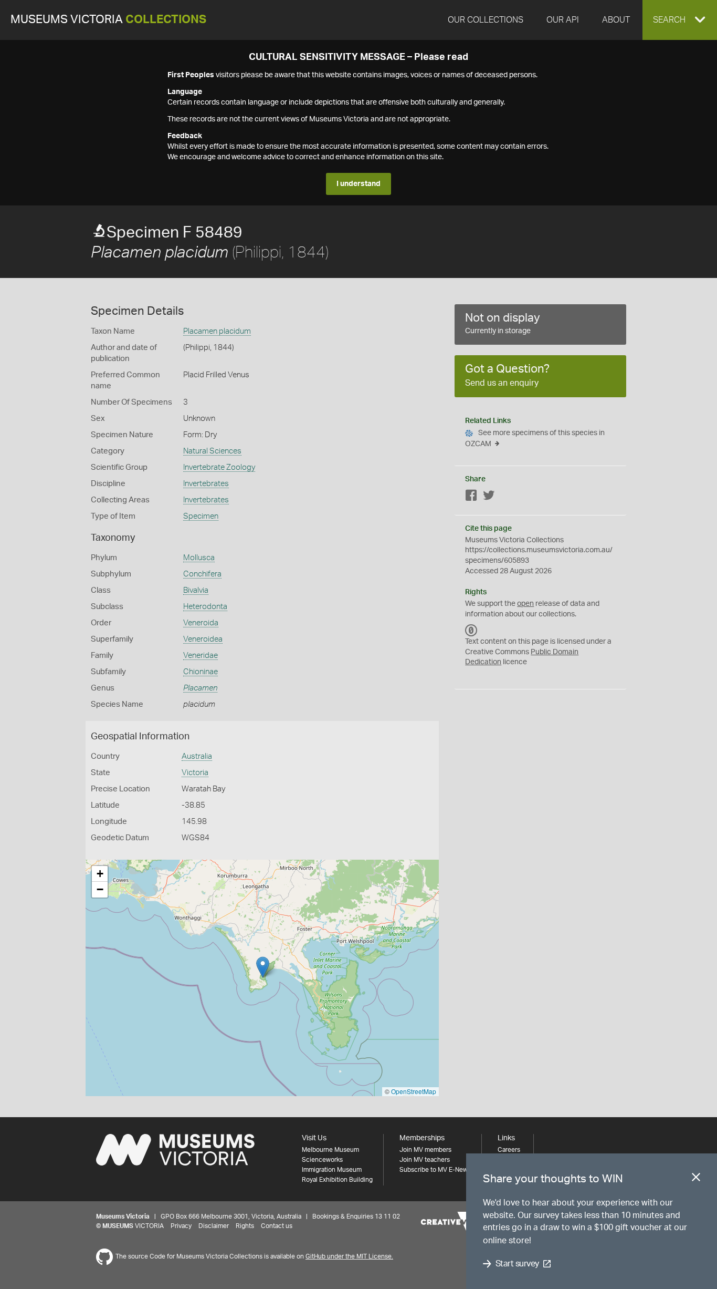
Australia (197, 756)
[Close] (696, 1179)
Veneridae (200, 655)
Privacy (181, 1226)
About (616, 20)
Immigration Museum (332, 1170)
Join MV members (425, 1150)
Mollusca (199, 558)
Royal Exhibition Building (337, 1180)
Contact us (276, 1226)
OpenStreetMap (413, 1091)
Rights (245, 1226)
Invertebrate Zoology (219, 467)
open (525, 603)
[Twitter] (488, 497)
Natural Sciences (212, 451)
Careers (509, 1150)
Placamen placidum (217, 331)
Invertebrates (206, 484)
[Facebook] (471, 497)
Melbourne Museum (330, 1150)
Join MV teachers (424, 1160)
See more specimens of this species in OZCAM (535, 438)
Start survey (517, 1264)
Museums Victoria (108, 19)
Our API (562, 20)
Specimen (200, 516)
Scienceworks (322, 1160)
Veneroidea (203, 639)
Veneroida (200, 623)
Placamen (200, 688)
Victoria (195, 773)
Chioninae (200, 672)
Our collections (485, 20)
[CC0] (471, 630)
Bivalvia (195, 590)
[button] (679, 20)
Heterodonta (205, 607)
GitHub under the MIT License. (349, 1256)
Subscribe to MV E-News (435, 1170)
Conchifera (202, 574)
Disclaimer (213, 1226)
